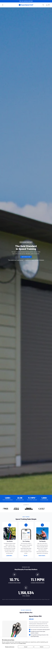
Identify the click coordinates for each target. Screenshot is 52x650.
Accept (25, 646)
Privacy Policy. (22, 643)
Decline (41, 646)
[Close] (36, 315)
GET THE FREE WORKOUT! (26, 332)
